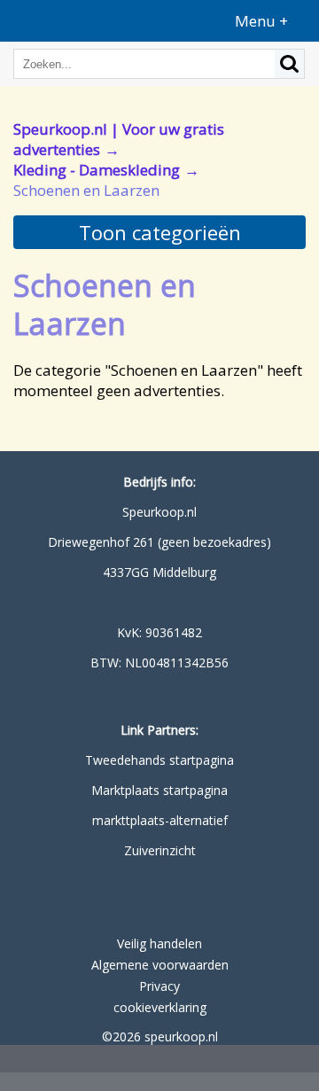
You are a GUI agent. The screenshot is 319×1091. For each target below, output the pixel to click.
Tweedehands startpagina (159, 760)
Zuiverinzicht (160, 850)
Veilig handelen (159, 943)
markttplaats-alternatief (160, 820)
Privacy (159, 986)
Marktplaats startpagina (159, 790)
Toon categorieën (160, 232)
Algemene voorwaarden (160, 964)
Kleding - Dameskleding (96, 170)
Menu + (261, 21)
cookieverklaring (159, 1007)
